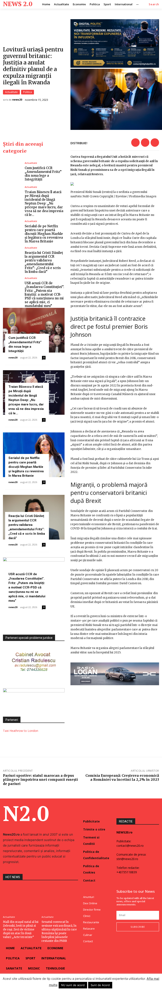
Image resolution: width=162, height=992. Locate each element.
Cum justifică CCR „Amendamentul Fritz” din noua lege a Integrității (43, 173)
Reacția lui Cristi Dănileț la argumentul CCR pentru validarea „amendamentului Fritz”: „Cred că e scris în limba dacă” (44, 262)
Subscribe (138, 926)
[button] (154, 4)
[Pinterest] (155, 142)
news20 (17, 99)
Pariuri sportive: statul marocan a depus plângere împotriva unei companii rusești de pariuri (40, 779)
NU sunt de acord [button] (73, 985)
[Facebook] (135, 142)
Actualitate (11, 92)
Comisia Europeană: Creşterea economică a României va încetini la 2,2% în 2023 (122, 777)
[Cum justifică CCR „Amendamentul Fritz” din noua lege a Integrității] (12, 171)
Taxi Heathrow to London (20, 731)
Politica (27, 92)
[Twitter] (145, 142)
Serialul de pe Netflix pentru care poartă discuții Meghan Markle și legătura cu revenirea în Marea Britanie (44, 233)
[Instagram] (126, 940)
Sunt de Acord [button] (100, 985)
